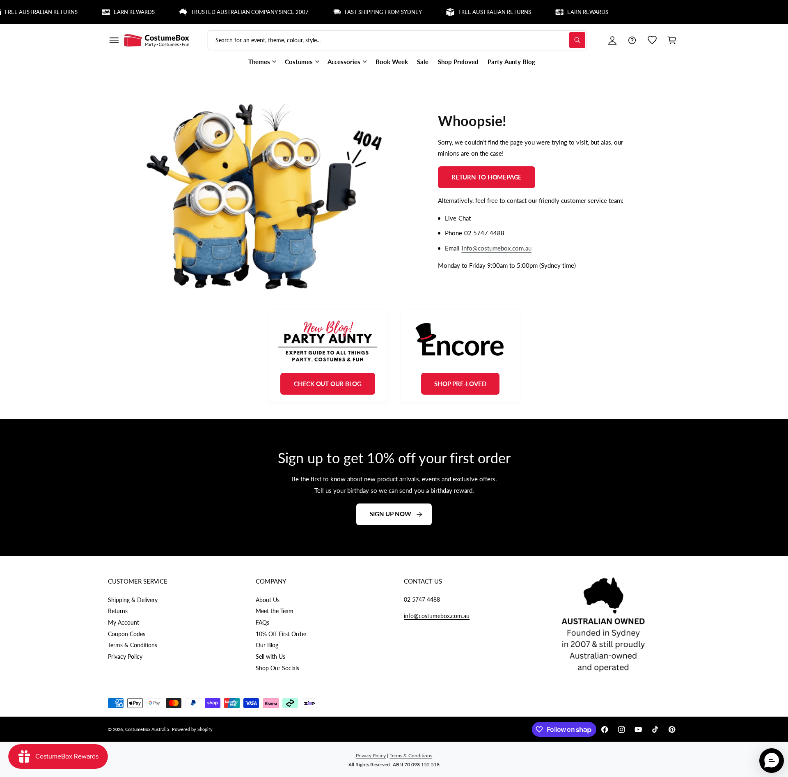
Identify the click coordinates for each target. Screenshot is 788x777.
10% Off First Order (281, 633)
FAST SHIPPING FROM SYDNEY (371, 12)
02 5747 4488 (422, 599)
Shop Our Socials (277, 667)
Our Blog (267, 644)
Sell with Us (270, 656)
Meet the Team (274, 610)
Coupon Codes (126, 633)
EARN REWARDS (122, 12)
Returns (118, 610)
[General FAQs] (632, 40)
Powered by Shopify (192, 729)
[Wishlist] (652, 40)
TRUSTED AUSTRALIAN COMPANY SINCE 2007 (238, 12)
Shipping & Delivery (133, 599)
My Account (123, 622)
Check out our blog (328, 383)
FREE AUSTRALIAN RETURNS (482, 12)
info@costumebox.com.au (496, 248)
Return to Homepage (486, 176)
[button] (114, 40)
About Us (267, 599)
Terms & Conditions (132, 644)
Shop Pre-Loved (460, 383)
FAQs (262, 622)
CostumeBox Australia (147, 729)
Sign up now (390, 514)
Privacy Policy (125, 656)
